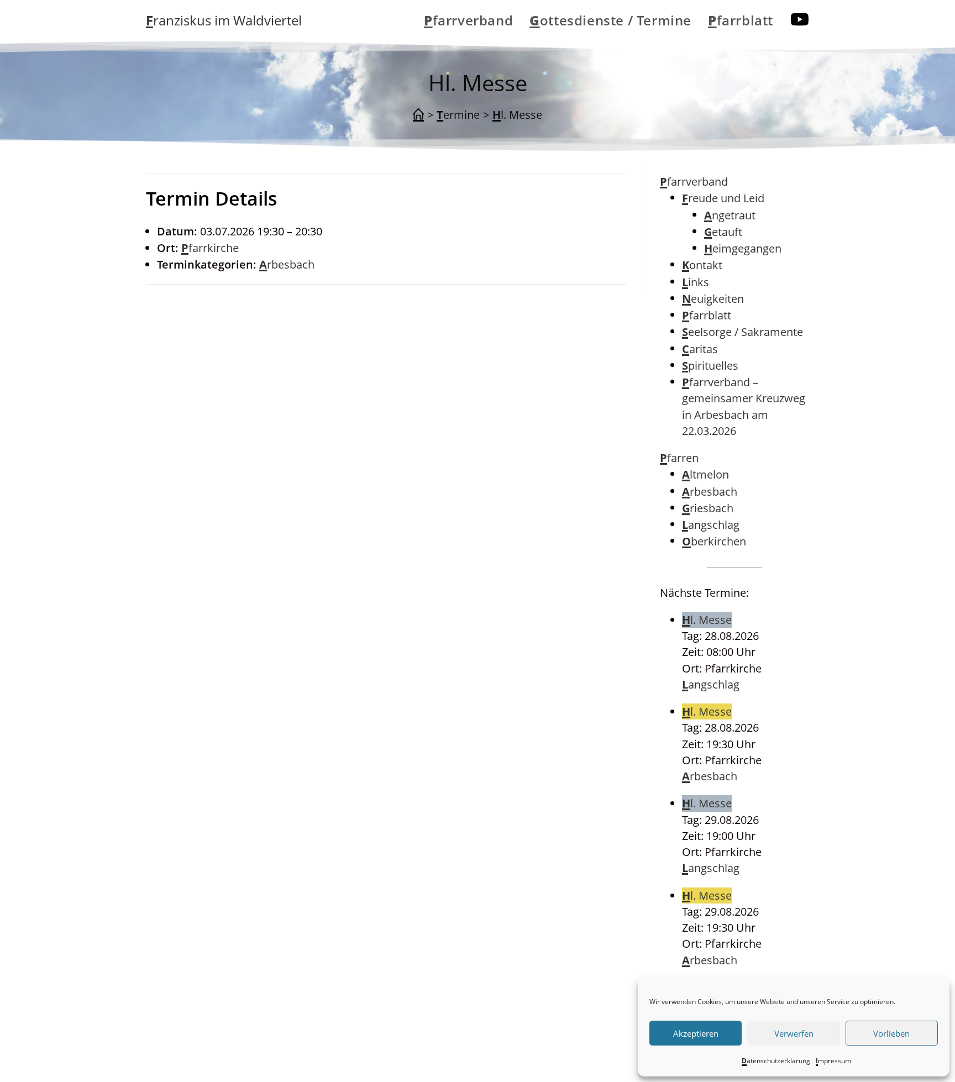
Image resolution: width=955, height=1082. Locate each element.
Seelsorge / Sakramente (742, 331)
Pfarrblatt (706, 315)
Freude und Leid (723, 198)
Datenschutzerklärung (776, 1060)
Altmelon (705, 474)
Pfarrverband (694, 181)
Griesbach (707, 508)
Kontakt (702, 265)
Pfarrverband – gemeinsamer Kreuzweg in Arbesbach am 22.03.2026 (743, 406)
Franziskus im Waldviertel (224, 20)
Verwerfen (794, 1033)
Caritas (700, 349)
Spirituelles (710, 365)
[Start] (418, 115)
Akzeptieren (695, 1033)
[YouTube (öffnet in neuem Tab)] (800, 19)
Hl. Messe (517, 114)
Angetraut (729, 215)
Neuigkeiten (713, 298)
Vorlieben (891, 1033)
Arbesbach (286, 264)
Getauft (723, 231)
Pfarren (679, 457)
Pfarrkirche (210, 247)
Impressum (833, 1060)
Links (695, 282)
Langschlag (710, 524)
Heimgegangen (742, 248)
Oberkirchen (714, 541)
